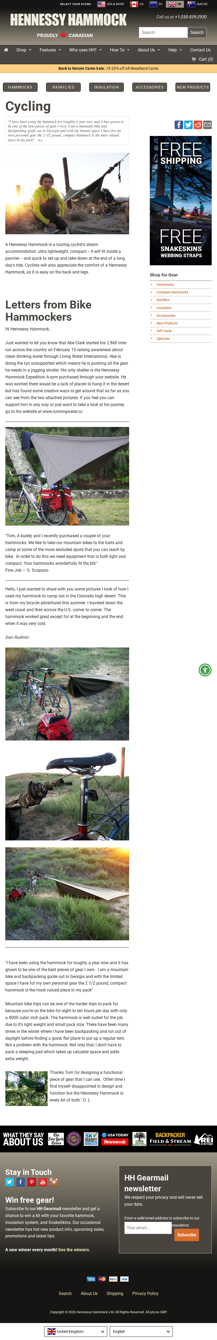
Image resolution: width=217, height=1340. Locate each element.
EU (160, 4)
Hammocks (165, 284)
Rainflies (163, 300)
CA (141, 4)
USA (115, 4)
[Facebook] (20, 1182)
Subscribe (186, 1234)
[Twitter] (9, 1182)
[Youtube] (43, 1182)
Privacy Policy (145, 1293)
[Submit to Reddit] (198, 124)
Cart (205, 59)
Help (172, 49)
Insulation (164, 308)
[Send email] (207, 124)
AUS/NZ (202, 4)
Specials (163, 339)
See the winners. (74, 1249)
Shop (21, 49)
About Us (146, 49)
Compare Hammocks (172, 292)
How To (117, 49)
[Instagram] (54, 1182)
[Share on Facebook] (179, 124)
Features (48, 49)
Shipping (115, 1293)
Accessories (166, 316)
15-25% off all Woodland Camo (108, 68)
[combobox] (75, 1331)
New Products (167, 323)
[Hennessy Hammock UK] (69, 21)
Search (197, 32)
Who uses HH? (83, 49)
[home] (6, 50)
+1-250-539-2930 (190, 16)
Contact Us (200, 49)
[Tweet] (188, 124)
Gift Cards (164, 331)
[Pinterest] (32, 1182)
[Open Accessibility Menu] (205, 670)
